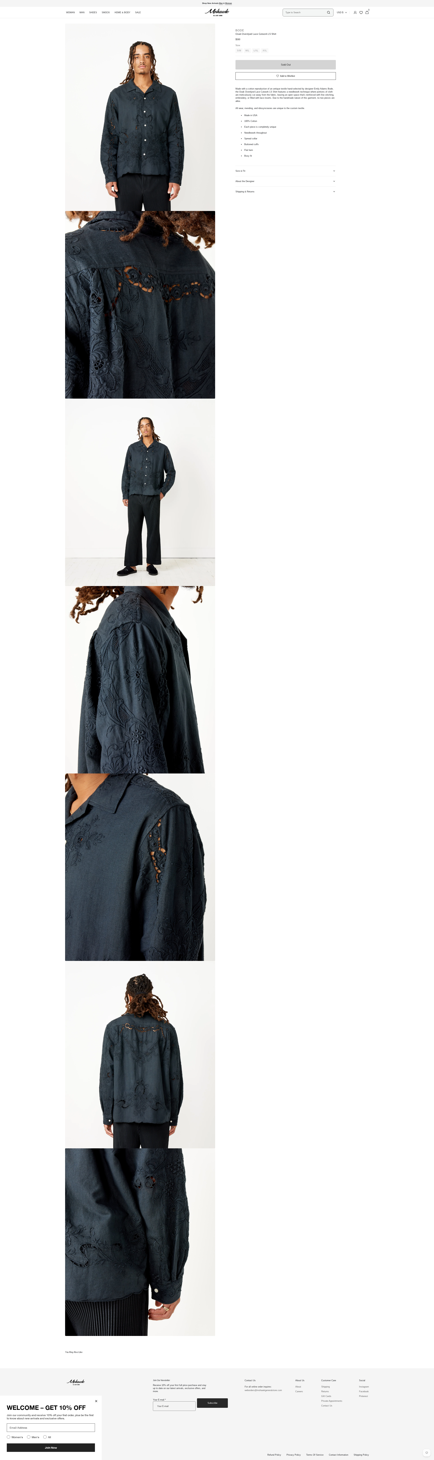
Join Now (51, 1447)
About (298, 1386)
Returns (325, 1391)
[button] (354, 12)
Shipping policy (361, 1455)
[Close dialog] (96, 1401)
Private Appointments (331, 1401)
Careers (299, 1391)
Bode (239, 30)
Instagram (364, 1386)
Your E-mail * (159, 1399)
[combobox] (306, 12)
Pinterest (363, 1396)
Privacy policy (294, 1455)
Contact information (338, 1455)
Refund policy (274, 1455)
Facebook (364, 1391)
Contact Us (326, 1405)
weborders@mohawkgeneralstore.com (262, 1390)
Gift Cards (326, 1396)
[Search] (329, 12)
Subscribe (212, 1403)
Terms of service (314, 1455)
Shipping (325, 1386)
